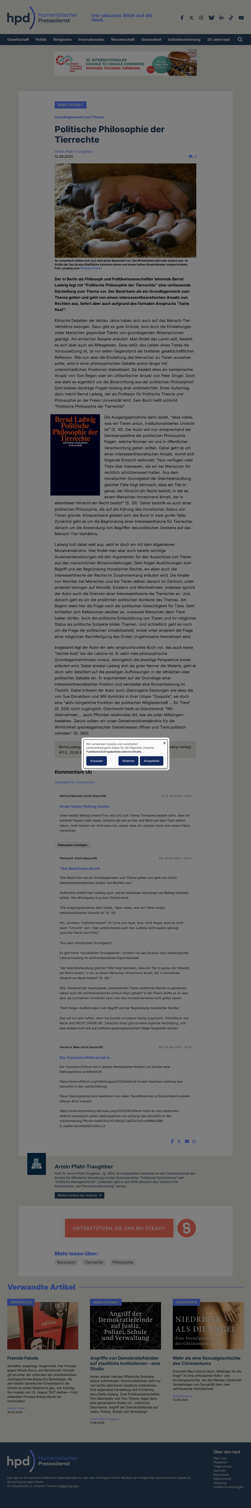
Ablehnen (128, 761)
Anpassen (96, 761)
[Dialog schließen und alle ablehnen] (164, 742)
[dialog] (125, 754)
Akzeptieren (151, 761)
